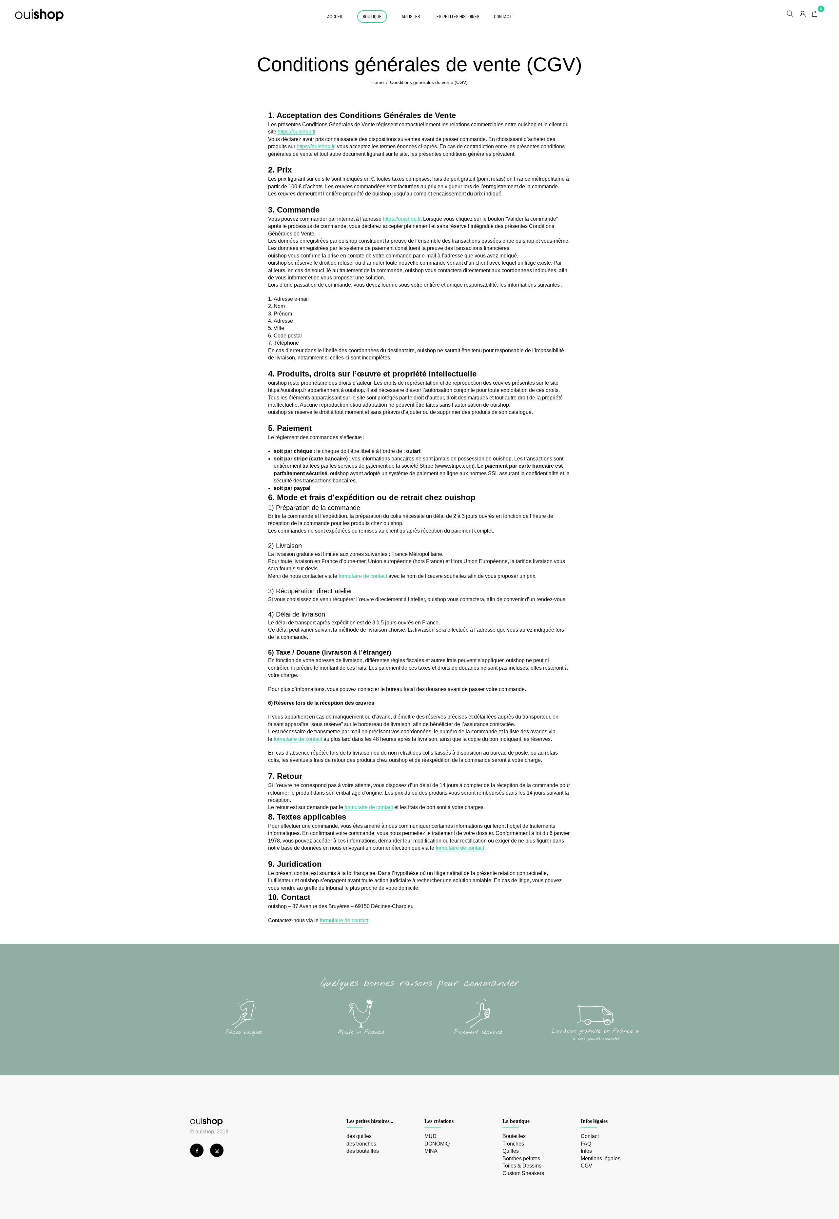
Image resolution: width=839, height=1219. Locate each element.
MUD (430, 1136)
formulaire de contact (363, 576)
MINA (431, 1151)
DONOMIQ (437, 1144)
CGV (586, 1165)
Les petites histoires (457, 16)
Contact (503, 16)
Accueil (335, 16)
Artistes (410, 16)
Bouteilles (514, 1136)
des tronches (361, 1144)
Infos (586, 1151)
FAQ (586, 1144)
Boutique (372, 16)
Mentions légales (600, 1158)
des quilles (359, 1136)
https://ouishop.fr (296, 131)
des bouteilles (362, 1151)
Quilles (510, 1151)
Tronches (513, 1144)
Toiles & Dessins (521, 1165)
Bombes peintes (521, 1158)
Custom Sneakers (523, 1173)
